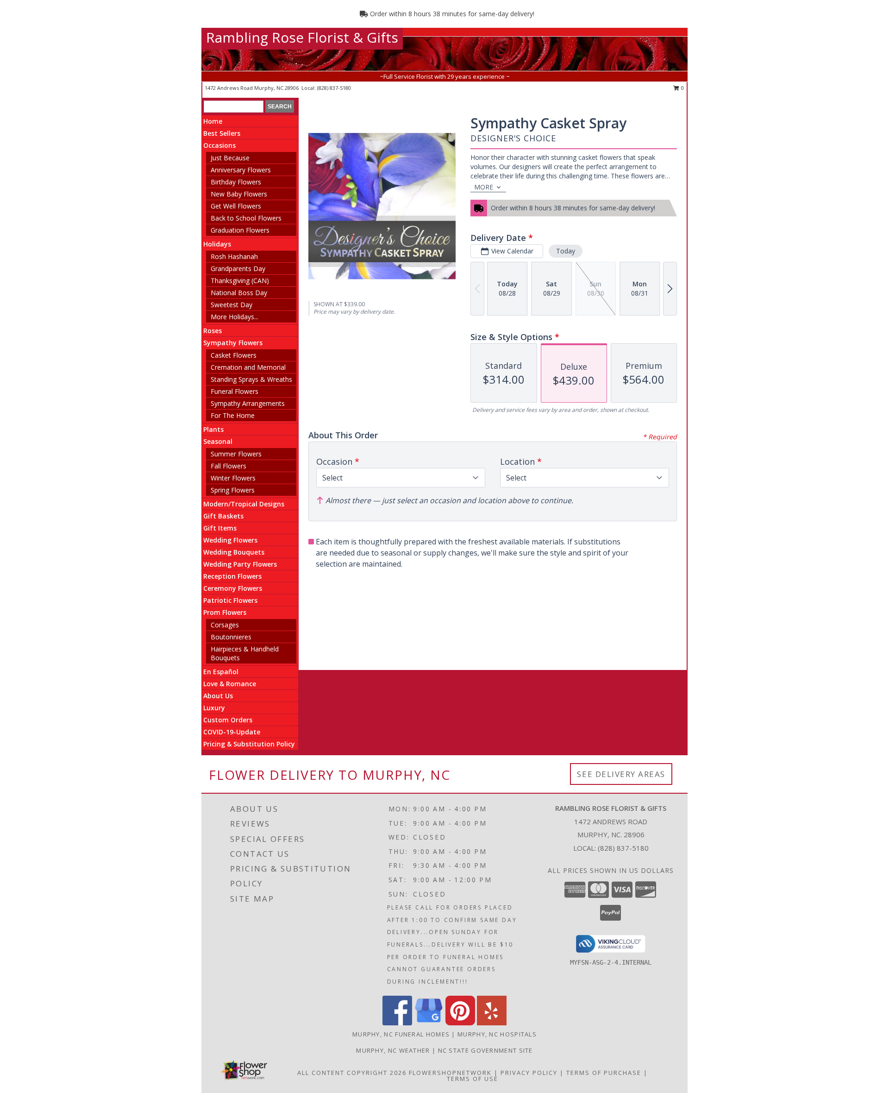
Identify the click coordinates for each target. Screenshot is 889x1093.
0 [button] (681, 87)
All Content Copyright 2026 (352, 1072)
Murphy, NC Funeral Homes (401, 1034)
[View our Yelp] (492, 1022)
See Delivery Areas (621, 774)
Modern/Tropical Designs (243, 503)
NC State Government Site (485, 1050)
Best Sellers (221, 133)
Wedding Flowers (230, 540)
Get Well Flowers (236, 206)
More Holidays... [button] (234, 316)
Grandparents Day (238, 268)
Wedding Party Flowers (240, 564)
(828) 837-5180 (334, 87)
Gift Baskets (223, 516)
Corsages (225, 624)
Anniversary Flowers (241, 169)
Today (565, 250)
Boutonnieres (231, 636)
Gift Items (220, 528)
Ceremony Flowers (232, 588)
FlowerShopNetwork (450, 1072)
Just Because (230, 157)
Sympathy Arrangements (248, 403)
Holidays (217, 244)
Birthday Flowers (236, 181)
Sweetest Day (231, 304)
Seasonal (217, 441)
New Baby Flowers (239, 194)
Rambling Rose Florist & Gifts (302, 37)
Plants (213, 429)
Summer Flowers (236, 453)
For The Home (233, 415)
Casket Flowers (234, 355)
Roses (212, 330)
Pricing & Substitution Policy (249, 743)
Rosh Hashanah (234, 256)
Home (212, 121)
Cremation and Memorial (248, 367)
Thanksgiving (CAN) (240, 280)
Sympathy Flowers (233, 342)
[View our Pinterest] (460, 1022)
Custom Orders (227, 719)
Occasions (219, 145)
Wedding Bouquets (233, 552)
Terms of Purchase (603, 1072)
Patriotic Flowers (230, 600)
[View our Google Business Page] (429, 1022)
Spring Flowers (233, 490)
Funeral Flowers (234, 391)
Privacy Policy (529, 1072)
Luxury (214, 707)
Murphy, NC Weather (393, 1050)
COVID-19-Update (231, 731)
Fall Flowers (228, 465)
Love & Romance (229, 683)
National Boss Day (239, 292)
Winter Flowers (233, 478)
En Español (220, 671)
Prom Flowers (224, 612)
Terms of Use (472, 1078)
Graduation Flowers (240, 230)
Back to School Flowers (246, 218)
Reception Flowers (232, 576)
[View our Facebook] (397, 1022)
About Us (218, 695)
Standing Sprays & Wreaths (251, 379)
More (483, 187)
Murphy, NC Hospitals (497, 1034)
